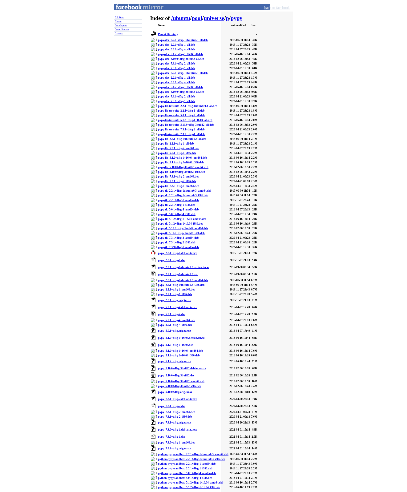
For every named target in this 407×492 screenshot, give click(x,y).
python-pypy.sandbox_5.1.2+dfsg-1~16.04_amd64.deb (191, 482)
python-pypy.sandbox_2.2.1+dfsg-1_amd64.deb (187, 463)
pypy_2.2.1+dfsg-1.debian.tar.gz (177, 253)
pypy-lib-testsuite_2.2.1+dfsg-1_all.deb (181, 110)
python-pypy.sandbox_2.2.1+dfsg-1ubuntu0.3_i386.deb (191, 459)
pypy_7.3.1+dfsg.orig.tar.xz (174, 422)
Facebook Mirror (135, 12)
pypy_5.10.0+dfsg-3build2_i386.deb (179, 386)
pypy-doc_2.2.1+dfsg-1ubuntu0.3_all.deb (183, 73)
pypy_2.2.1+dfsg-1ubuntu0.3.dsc (178, 274)
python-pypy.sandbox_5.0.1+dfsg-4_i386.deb (185, 478)
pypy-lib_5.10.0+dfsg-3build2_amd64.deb (183, 167)
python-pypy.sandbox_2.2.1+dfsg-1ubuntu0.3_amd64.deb (193, 454)
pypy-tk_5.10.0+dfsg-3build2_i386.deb (181, 233)
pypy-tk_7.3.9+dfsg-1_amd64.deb (178, 247)
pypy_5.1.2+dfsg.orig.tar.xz (174, 361)
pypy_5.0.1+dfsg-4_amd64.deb (176, 320)
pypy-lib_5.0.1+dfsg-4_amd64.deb (178, 148)
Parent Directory (168, 34)
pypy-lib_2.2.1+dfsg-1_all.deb (176, 143)
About (118, 21)
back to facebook (277, 8)
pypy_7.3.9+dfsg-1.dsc (171, 436)
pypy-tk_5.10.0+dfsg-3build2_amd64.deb (183, 228)
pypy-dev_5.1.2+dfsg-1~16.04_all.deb (180, 54)
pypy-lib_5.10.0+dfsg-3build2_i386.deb (181, 171)
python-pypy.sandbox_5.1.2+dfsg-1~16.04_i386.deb (189, 487)
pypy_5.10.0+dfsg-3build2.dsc (176, 375)
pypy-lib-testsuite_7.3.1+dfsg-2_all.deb (181, 129)
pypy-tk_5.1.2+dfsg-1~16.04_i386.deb (180, 223)
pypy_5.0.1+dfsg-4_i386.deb (175, 325)
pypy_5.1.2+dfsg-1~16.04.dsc (175, 345)
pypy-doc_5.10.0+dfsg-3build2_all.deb (181, 91)
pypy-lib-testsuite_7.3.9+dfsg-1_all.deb (181, 134)
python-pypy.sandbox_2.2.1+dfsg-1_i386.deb (185, 468)
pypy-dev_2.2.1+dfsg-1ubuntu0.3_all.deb (183, 40)
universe (214, 18)
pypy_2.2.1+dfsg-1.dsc (171, 260)
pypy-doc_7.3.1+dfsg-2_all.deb (176, 96)
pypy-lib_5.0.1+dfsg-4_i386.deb (177, 153)
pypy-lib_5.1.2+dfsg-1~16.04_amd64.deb (182, 157)
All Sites (119, 17)
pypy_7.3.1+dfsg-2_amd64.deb (176, 412)
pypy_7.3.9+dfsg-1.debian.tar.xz (177, 429)
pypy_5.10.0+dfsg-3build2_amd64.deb (181, 381)
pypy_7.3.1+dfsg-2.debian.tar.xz (177, 399)
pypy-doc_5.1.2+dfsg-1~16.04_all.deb (180, 87)
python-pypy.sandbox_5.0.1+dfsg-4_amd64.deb (187, 473)
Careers (119, 33)
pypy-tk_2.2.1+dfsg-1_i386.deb (176, 204)
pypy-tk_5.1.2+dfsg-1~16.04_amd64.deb (182, 219)
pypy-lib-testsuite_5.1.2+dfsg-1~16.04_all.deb (185, 120)
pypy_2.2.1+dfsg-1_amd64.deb (176, 289)
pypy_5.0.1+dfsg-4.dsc (171, 314)
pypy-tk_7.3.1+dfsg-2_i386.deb (176, 242)
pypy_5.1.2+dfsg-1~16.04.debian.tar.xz (181, 337)
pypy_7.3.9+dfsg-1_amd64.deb (176, 442)
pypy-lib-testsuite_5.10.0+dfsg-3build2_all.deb (186, 124)
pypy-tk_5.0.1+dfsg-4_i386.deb (176, 214)
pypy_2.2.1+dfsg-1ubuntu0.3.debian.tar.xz (183, 267)
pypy (236, 18)
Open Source (122, 29)
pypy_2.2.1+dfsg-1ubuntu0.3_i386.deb (181, 284)
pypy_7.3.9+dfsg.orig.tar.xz (174, 448)
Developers (121, 25)
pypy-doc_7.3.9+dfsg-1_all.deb (176, 101)
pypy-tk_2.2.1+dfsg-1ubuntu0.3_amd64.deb (185, 190)
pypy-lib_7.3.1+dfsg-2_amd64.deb (178, 176)
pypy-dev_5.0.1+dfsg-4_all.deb (176, 49)
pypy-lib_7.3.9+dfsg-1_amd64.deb (178, 186)
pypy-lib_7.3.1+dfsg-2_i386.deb (177, 181)
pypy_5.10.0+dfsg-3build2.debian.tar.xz (182, 368)
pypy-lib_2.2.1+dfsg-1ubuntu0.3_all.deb (182, 139)
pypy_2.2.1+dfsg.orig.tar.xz (174, 300)
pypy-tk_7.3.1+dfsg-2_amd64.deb (178, 237)
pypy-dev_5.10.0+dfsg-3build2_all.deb (181, 58)
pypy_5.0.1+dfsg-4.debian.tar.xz (177, 307)
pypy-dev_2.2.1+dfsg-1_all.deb (176, 44)
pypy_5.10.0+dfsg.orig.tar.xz (175, 392)
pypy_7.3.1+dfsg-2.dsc (171, 406)
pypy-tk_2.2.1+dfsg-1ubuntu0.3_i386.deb (183, 195)
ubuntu (181, 18)
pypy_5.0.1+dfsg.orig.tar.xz (174, 330)
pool (197, 18)
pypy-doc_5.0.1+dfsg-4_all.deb (176, 82)
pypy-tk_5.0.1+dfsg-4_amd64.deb (178, 209)
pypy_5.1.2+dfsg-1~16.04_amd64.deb (180, 350)
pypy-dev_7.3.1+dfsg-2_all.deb (176, 63)
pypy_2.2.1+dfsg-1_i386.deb (175, 294)
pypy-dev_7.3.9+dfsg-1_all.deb (176, 68)
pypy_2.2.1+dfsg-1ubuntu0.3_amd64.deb (183, 280)
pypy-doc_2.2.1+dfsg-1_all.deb (176, 77)
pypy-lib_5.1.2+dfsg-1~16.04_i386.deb (181, 162)
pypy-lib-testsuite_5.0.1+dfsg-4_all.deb (181, 115)
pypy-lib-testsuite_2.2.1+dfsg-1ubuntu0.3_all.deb (187, 106)
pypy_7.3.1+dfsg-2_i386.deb (175, 416)
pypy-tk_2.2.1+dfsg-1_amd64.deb (178, 200)
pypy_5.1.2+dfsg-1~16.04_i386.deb (179, 355)
